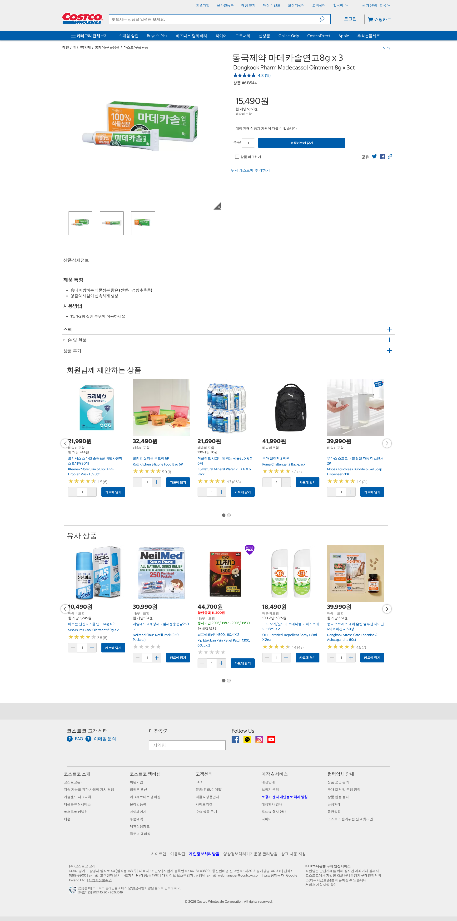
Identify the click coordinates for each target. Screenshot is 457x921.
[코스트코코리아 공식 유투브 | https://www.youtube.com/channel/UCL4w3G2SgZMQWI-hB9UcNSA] (271, 741)
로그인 (350, 18)
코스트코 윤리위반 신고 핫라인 (350, 819)
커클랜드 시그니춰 (77, 797)
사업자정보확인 (100, 880)
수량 (237, 142)
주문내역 (136, 819)
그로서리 (242, 35)
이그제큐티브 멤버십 (145, 797)
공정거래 (334, 804)
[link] (374, 156)
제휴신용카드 (140, 826)
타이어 (221, 35)
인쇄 (387, 48)
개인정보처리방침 (204, 853)
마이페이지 (138, 811)
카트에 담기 (113, 492)
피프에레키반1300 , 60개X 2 (218, 634)
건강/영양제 (82, 47)
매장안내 (268, 782)
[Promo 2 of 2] (229, 515)
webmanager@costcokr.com (239, 875)
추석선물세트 (368, 35)
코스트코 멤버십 (145, 774)
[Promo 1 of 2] (223, 515)
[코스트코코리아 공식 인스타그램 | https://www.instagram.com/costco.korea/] (259, 741)
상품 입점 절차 (338, 797)
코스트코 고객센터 (87, 731)
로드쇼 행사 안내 (274, 811)
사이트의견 (204, 804)
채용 (67, 819)
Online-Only (288, 35)
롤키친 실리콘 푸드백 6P (151, 458)
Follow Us (243, 731)
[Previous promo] (65, 443)
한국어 (338, 5)
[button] (325, 19)
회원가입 (136, 782)
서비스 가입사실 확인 (321, 884)
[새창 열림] (73, 891)
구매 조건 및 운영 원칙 (344, 789)
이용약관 (177, 853)
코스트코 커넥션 (76, 811)
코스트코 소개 (77, 774)
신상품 (264, 35)
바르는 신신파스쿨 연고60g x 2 (91, 624)
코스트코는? (73, 782)
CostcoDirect (318, 35)
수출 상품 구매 (206, 811)
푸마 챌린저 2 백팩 (276, 458)
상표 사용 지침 (293, 853)
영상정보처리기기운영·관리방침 (250, 853)
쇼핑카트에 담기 (302, 143)
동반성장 (334, 811)
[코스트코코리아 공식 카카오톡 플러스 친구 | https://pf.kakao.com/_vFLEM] (247, 741)
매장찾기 (159, 731)
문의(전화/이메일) (209, 789)
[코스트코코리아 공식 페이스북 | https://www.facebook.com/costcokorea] (236, 741)
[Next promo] (387, 443)
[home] (82, 18)
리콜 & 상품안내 (207, 797)
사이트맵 (158, 853)
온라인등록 (138, 804)
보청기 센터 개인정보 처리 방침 (285, 797)
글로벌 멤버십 (140, 834)
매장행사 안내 (272, 804)
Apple (343, 35)
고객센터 (204, 774)
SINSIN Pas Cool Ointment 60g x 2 (93, 630)
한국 (382, 5)
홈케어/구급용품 (107, 47)
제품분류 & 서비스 (77, 804)
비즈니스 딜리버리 (191, 35)
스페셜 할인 (129, 35)
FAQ (199, 782)
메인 (65, 47)
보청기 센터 (270, 789)
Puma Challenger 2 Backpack (283, 464)
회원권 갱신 (138, 789)
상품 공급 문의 (338, 782)
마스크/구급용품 (136, 47)
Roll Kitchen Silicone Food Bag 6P (158, 464)
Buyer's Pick (157, 35)
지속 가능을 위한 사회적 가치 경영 (89, 789)
